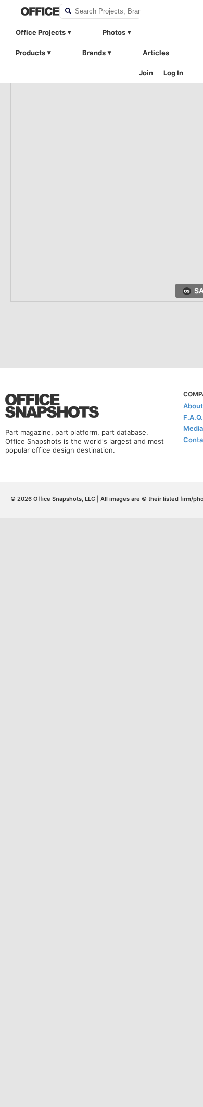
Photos (114, 32)
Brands (94, 52)
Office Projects (41, 32)
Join (146, 73)
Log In (173, 73)
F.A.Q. (193, 417)
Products (30, 52)
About (193, 406)
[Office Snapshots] (33, 11)
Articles (156, 52)
